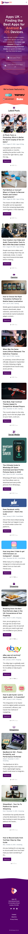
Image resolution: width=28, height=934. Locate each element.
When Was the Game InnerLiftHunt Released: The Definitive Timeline (14, 351)
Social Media (19, 474)
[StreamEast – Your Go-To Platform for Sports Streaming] (14, 801)
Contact (14, 914)
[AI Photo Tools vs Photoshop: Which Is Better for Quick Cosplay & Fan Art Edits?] (14, 131)
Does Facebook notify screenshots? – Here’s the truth (13, 512)
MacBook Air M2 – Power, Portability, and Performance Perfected (12, 754)
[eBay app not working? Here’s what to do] (14, 652)
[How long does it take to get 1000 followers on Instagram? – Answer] (14, 548)
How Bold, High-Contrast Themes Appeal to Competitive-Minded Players (14, 404)
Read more (7, 161)
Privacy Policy (14, 919)
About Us (14, 917)
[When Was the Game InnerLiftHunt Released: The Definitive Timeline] (14, 346)
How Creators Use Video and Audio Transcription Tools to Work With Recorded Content (14, 242)
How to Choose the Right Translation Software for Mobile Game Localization (13, 299)
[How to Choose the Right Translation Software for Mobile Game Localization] (14, 293)
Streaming (5, 761)
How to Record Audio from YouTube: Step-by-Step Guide (13, 840)
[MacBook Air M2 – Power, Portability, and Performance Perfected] (14, 748)
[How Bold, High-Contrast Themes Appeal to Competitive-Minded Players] (14, 398)
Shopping (18, 618)
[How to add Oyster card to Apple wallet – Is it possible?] (14, 691)
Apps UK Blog (20, 144)
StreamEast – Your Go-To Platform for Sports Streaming (12, 806)
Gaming (17, 303)
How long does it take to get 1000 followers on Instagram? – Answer (13, 554)
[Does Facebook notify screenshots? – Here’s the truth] (14, 506)
